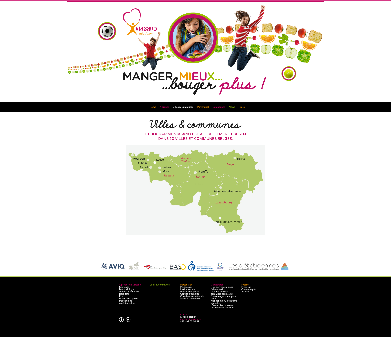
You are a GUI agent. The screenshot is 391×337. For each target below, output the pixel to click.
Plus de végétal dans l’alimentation (222, 288)
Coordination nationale (192, 296)
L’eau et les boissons (222, 305)
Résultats (124, 294)
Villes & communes (160, 285)
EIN (121, 296)
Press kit (246, 287)
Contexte (124, 287)
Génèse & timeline (129, 291)
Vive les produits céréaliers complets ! (222, 292)
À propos (164, 106)
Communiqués (248, 289)
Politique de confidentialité (127, 302)
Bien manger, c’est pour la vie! (223, 297)
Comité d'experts (189, 294)
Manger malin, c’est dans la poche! (224, 302)
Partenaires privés (189, 291)
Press (242, 106)
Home (153, 106)
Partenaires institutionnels (187, 288)
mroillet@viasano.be (191, 319)
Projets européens (129, 298)
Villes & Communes (183, 106)
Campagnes (219, 106)
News (232, 106)
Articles (245, 291)
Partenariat (203, 106)
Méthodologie (126, 289)
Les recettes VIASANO (223, 307)
